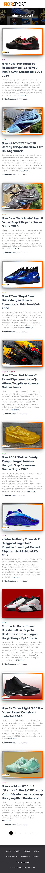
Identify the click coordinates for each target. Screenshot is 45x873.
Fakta (4, 60)
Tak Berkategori (8, 371)
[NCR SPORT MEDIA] (15, 4)
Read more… (23, 95)
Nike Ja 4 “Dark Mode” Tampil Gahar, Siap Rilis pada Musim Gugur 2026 (22, 222)
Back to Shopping (22, 862)
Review (36, 857)
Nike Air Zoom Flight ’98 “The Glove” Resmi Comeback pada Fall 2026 (22, 712)
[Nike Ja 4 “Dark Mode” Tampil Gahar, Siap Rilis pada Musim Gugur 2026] (22, 196)
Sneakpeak (25, 857)
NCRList (17, 851)
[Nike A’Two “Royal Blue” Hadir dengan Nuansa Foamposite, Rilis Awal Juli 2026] (22, 274)
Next (31, 833)
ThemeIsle (31, 868)
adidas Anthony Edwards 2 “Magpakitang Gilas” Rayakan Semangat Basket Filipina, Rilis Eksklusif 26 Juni (21, 547)
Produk (27, 851)
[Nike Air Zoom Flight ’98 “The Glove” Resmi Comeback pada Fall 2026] (22, 686)
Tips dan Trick (11, 857)
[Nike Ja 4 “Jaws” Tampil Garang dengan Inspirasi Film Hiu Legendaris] (22, 121)
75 (25, 833)
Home (8, 851)
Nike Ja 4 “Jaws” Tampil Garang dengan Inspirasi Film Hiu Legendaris (22, 147)
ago (22, 99)
